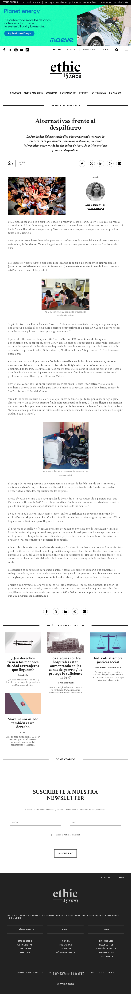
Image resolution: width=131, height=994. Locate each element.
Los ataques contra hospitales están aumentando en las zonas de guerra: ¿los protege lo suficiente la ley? (65, 668)
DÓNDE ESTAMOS (65, 952)
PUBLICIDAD (65, 945)
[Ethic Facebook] (4, 50)
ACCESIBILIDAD (57, 972)
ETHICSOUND (89, 50)
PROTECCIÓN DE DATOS (30, 972)
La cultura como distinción (114, 2)
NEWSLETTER (106, 945)
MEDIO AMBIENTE (33, 93)
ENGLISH (57, 50)
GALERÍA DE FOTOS (106, 948)
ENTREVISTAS (99, 93)
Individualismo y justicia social (108, 660)
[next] (126, 2)
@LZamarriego (95, 208)
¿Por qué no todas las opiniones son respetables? (70, 2)
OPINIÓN (83, 93)
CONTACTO (25, 948)
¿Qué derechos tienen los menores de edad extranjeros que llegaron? (23, 664)
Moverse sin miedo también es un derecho (23, 723)
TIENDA (105, 50)
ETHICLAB (71, 50)
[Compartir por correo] (119, 163)
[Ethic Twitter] (10, 50)
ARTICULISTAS (24, 945)
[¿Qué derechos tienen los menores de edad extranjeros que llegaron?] (23, 642)
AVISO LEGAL (77, 972)
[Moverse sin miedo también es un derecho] (23, 703)
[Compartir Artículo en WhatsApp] (110, 163)
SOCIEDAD (51, 93)
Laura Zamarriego (95, 205)
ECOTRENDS (112, 916)
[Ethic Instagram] (16, 50)
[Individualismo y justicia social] (108, 642)
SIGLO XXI (15, 93)
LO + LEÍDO (115, 93)
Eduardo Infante (31, 2)
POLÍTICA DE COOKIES (102, 972)
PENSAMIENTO (68, 93)
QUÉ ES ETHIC (24, 941)
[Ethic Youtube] (21, 50)
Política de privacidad (72, 835)
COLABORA (65, 948)
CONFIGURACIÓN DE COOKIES (68, 974)
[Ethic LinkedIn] (27, 50)
